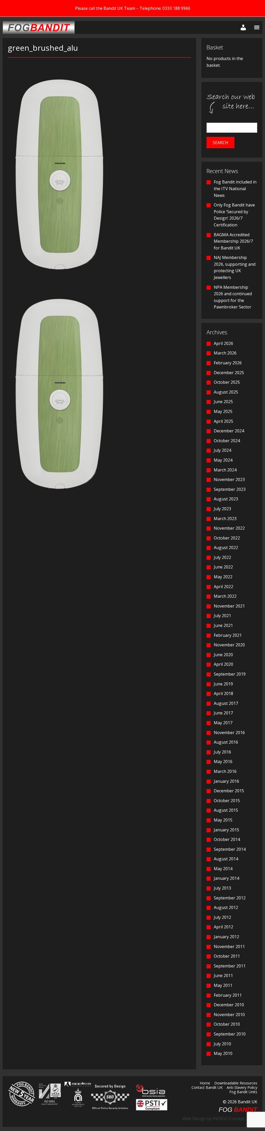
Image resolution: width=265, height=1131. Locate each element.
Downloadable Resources (235, 1083)
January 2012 (226, 937)
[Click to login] (242, 27)
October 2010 (227, 1024)
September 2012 (230, 898)
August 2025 (226, 392)
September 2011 (230, 966)
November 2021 (229, 606)
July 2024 (222, 450)
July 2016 (222, 752)
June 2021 (223, 625)
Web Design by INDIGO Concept (215, 1118)
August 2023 (226, 499)
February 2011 (228, 995)
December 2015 (229, 791)
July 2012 (222, 917)
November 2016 (229, 732)
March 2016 (225, 771)
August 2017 (226, 703)
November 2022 (229, 528)
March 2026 (225, 353)
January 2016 (226, 781)
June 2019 (223, 684)
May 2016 (223, 761)
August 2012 (226, 907)
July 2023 (222, 509)
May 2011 (223, 985)
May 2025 (223, 411)
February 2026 (228, 363)
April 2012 (223, 927)
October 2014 (227, 839)
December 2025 (229, 372)
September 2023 (230, 489)
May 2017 (223, 723)
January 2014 (226, 878)
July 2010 (222, 1044)
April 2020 (223, 664)
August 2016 (226, 742)
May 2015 (223, 820)
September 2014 (230, 849)
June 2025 (223, 401)
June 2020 (223, 654)
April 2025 (223, 421)
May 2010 (223, 1053)
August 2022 (226, 547)
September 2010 (230, 1034)
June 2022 (223, 567)
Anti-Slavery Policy (242, 1088)
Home (205, 1083)
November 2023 (229, 479)
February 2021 (228, 635)
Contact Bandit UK (207, 1088)
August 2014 (226, 859)
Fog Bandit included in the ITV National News (235, 188)
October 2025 (227, 382)
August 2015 (226, 810)
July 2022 (222, 557)
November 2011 (229, 946)
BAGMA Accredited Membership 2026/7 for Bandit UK (233, 241)
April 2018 (223, 693)
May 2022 (223, 577)
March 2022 (225, 596)
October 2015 (227, 800)
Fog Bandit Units (243, 1092)
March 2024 (225, 470)
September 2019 (230, 674)
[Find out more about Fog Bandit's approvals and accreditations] (49, 1094)
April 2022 (223, 586)
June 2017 (223, 713)
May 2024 (223, 460)
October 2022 (227, 538)
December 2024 (229, 431)
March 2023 (225, 518)
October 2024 (227, 440)
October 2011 (227, 956)
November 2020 (229, 645)
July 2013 (222, 888)
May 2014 (223, 868)
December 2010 (229, 1005)
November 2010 (229, 1014)
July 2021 (222, 615)
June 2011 (223, 975)
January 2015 (226, 830)
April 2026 (223, 343)
